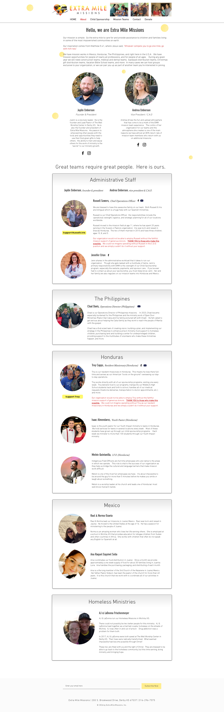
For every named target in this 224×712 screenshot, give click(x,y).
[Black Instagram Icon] (144, 144)
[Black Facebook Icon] (138, 144)
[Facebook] (141, 365)
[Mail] (142, 200)
